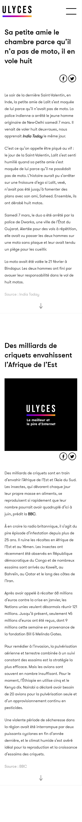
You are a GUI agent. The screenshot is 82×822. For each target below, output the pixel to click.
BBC (32, 514)
